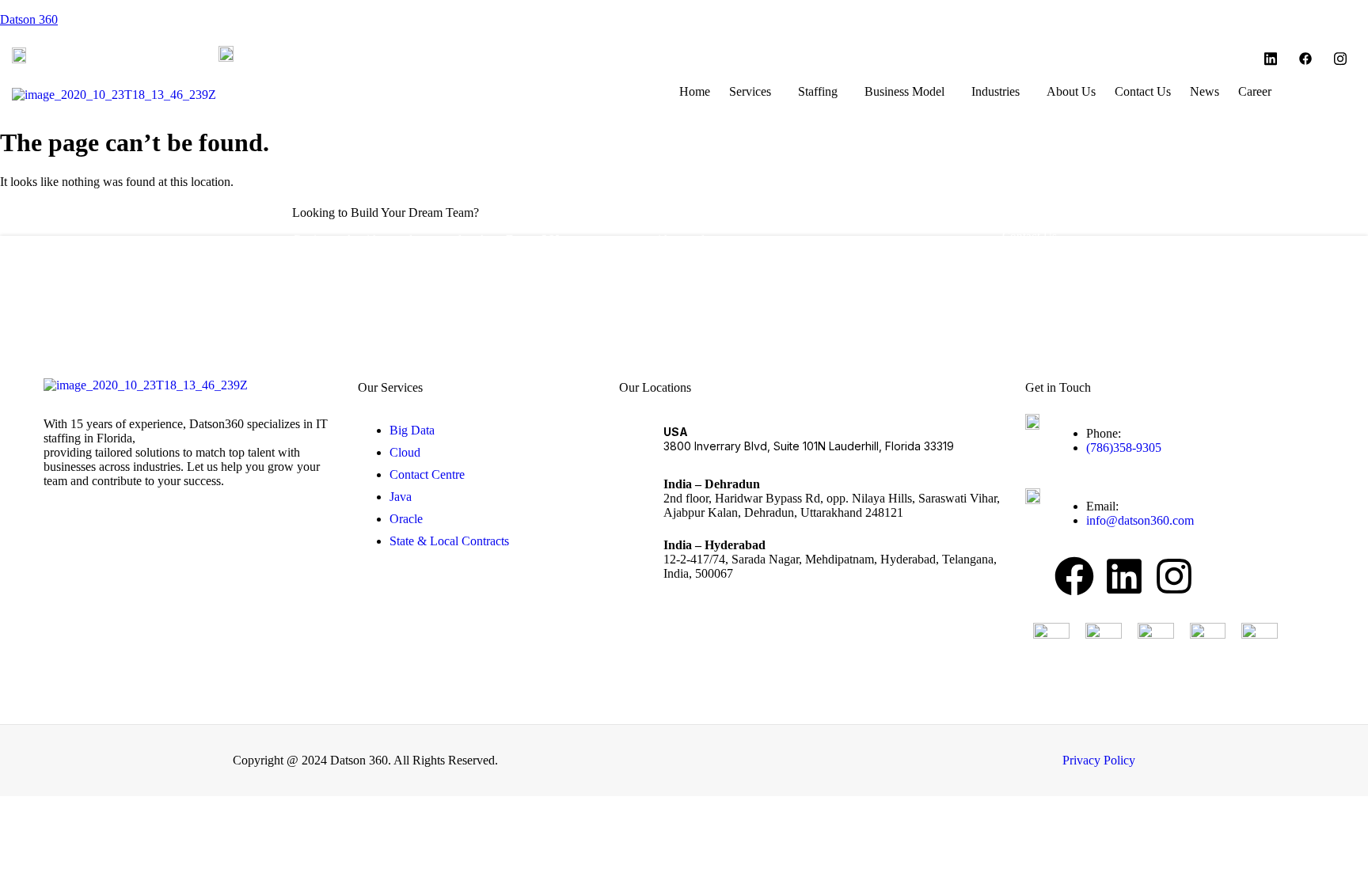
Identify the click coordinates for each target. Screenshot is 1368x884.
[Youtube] (1270, 58)
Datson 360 (29, 19)
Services (750, 91)
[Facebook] (1305, 58)
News (1204, 91)
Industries (995, 91)
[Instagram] (1174, 576)
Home (694, 91)
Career (1254, 91)
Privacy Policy (1098, 760)
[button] (754, 92)
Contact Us (1143, 91)
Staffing (818, 91)
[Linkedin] (1124, 576)
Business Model (904, 91)
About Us (1071, 91)
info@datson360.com (313, 54)
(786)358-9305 (86, 54)
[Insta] (1340, 58)
